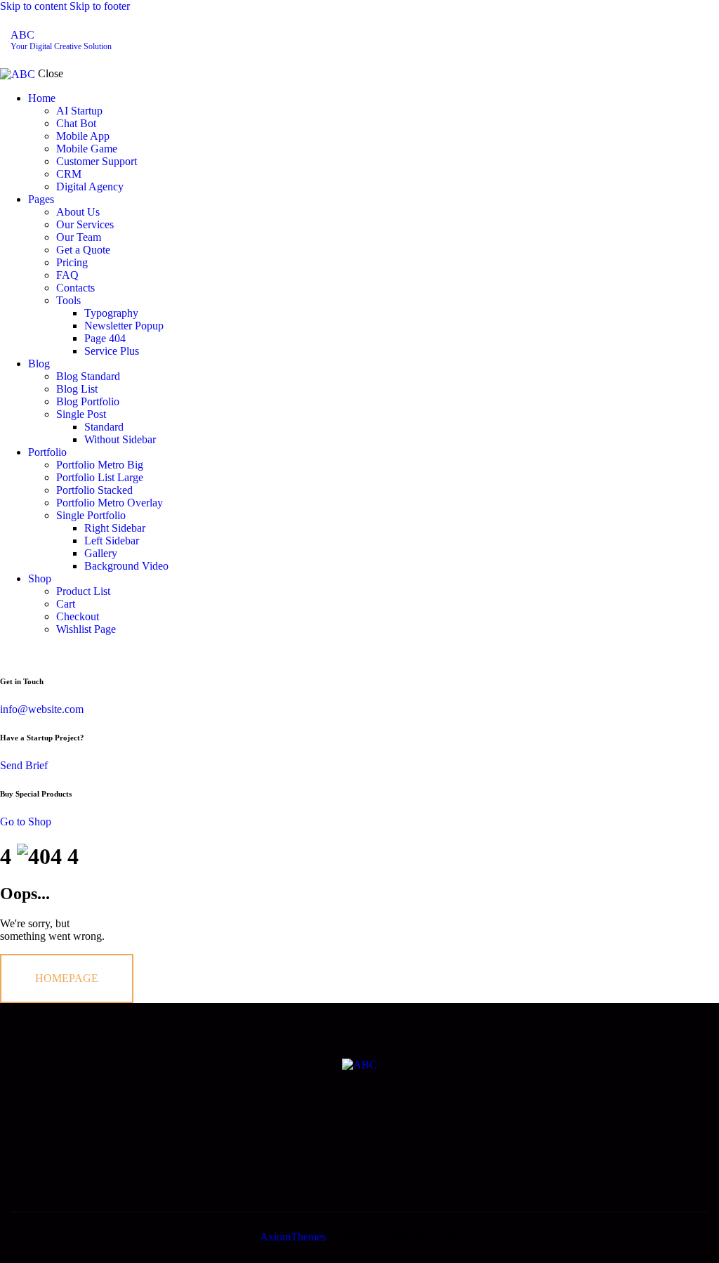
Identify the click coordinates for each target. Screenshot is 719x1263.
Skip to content (33, 6)
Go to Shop (25, 821)
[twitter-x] (613, 40)
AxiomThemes (293, 1237)
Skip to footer (100, 6)
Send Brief (24, 765)
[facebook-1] (574, 40)
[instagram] (691, 40)
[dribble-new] (652, 40)
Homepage (66, 978)
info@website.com (42, 709)
